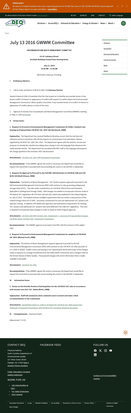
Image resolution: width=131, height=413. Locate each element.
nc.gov (29, 403)
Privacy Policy (89, 403)
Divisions (107, 43)
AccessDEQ (107, 49)
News (106, 65)
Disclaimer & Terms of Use (72, 403)
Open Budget (13, 407)
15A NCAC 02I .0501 (29, 265)
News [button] (102, 23)
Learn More (52, 9)
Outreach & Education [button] (70, 23)
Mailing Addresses (15, 375)
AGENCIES (83, 15)
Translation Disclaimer (16, 403)
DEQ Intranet (17, 395)
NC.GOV (73, 15)
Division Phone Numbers (18, 366)
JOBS (92, 15)
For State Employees (20, 392)
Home (7, 33)
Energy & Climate (110, 60)
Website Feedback (41, 403)
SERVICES (101, 15)
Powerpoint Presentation (50, 157)
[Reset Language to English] (110, 15)
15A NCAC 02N (27, 216)
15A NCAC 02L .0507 (29, 157)
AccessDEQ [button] (53, 23)
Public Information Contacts (19, 372)
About (106, 71)
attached (26, 114)
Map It (26, 363)
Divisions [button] (41, 23)
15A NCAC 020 (41, 216)
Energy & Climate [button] (89, 23)
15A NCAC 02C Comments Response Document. (60, 308)
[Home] (15, 21)
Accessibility (55, 403)
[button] (123, 23)
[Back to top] (125, 333)
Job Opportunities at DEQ (19, 386)
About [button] (110, 23)
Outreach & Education (111, 54)
